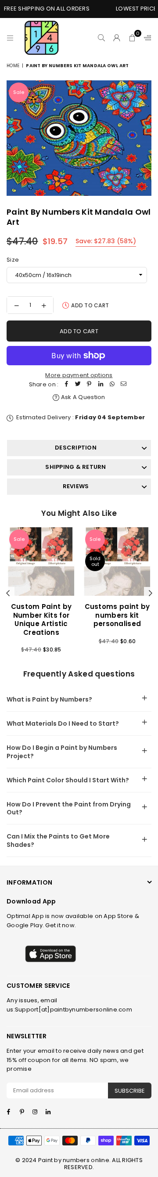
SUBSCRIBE (130, 1091)
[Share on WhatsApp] (112, 384)
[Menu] (10, 37)
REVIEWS (76, 486)
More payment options (78, 375)
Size (13, 260)
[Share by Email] (123, 384)
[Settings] (145, 37)
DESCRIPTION (76, 447)
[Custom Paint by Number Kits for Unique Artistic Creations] (41, 561)
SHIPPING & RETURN (75, 467)
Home (13, 65)
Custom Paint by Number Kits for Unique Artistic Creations (41, 619)
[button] (132, 37)
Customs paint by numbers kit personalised (117, 615)
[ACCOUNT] (117, 37)
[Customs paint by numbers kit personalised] (117, 561)
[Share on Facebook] (66, 384)
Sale (18, 92)
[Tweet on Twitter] (77, 384)
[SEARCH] (101, 37)
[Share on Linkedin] (100, 384)
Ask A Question (82, 397)
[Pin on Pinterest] (89, 384)
